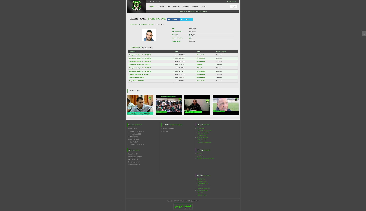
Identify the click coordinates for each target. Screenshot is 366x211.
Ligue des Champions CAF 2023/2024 (139, 74)
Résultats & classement (137, 131)
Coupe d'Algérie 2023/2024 (136, 77)
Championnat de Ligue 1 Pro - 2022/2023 (140, 58)
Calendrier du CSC (135, 134)
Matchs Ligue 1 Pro (168, 129)
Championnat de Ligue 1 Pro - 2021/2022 (140, 61)
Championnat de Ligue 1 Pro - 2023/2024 (140, 55)
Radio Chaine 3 (133, 159)
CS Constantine (201, 55)
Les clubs (199, 154)
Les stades (200, 156)
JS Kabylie (199, 64)
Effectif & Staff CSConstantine (205, 158)
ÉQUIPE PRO (132, 129)
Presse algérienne (133, 162)
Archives (165, 131)
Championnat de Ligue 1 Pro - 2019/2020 (140, 64)
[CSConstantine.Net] (136, 5)
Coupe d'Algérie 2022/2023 (136, 81)
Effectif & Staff (134, 137)
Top (364, 34)
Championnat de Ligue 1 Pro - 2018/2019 (140, 68)
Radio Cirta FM (133, 154)
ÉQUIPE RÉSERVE (134, 139)
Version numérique (134, 165)
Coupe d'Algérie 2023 (204, 188)
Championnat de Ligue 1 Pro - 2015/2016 (140, 71)
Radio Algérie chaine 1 (135, 157)
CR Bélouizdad (201, 71)
